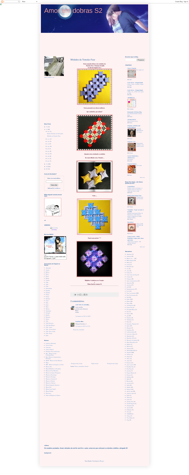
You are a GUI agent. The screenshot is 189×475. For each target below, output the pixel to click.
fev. (48, 158)
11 (47, 164)
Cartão (128, 272)
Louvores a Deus (131, 334)
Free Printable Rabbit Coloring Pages (134, 114)
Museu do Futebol (50, 381)
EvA (128, 291)
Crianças (129, 279)
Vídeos (128, 416)
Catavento (48, 347)
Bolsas (128, 262)
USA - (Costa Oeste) (51, 329)
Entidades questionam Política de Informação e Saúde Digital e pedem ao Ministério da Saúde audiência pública (135, 215)
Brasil (47, 274)
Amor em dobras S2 (73, 10)
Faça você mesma (131, 293)
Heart (128, 322)
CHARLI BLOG (131, 119)
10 (47, 166)
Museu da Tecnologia (51, 375)
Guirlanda (129, 319)
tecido (128, 399)
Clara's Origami (131, 68)
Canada (47, 280)
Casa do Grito (49, 345)
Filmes (128, 301)
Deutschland (49, 288)
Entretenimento (130, 289)
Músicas (129, 346)
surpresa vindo (130, 393)
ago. (48, 146)
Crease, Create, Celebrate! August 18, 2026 (135, 84)
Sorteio (128, 389)
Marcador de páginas (132, 340)
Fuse (128, 311)
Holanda (48, 298)
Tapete (128, 397)
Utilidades (129, 410)
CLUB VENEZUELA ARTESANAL (132, 157)
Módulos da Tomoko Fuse (53, 136)
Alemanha (48, 268)
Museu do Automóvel (51, 379)
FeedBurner (57, 188)
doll (128, 287)
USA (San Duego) (50, 325)
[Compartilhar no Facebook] (84, 294)
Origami (129, 352)
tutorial (128, 407)
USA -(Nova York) (50, 331)
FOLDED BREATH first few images (139, 130)
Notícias (129, 348)
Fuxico (128, 313)
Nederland (48, 311)
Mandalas (129, 336)
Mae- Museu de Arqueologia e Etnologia (53, 357)
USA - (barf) (49, 327)
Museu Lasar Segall (51, 389)
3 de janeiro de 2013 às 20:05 (82, 316)
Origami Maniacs (132, 164)
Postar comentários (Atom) (81, 366)
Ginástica (129, 318)
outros (128, 360)
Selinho (128, 387)
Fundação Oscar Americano (53, 351)
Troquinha (129, 405)
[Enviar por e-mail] (78, 294)
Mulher (128, 344)
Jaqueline (77, 321)
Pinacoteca (48, 393)
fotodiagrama (130, 305)
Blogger (102, 461)
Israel (47, 300)
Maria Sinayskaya (131, 342)
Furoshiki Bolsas (131, 309)
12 (47, 129)
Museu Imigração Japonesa (52, 385)
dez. (48, 131)
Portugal (48, 313)
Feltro (128, 299)
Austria (47, 270)
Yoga (128, 420)
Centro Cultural (49, 349)
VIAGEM (129, 414)
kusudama (129, 330)
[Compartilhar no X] (82, 294)
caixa (128, 270)
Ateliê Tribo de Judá (80, 305)
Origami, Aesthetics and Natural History (133, 126)
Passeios (129, 362)
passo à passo (130, 364)
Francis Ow (129, 307)
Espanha (48, 290)
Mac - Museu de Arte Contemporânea (51, 354)
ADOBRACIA (131, 98)
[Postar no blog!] (80, 294)
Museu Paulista (49, 391)
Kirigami (129, 328)
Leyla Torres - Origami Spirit (135, 82)
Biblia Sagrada (130, 260)
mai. (48, 153)
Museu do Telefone (50, 383)
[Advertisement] (94, 346)
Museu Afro (49, 366)
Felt (128, 297)
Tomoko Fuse (130, 401)
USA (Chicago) (49, 323)
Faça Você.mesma (131, 295)
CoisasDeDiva (131, 186)
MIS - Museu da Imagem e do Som (55, 364)
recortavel (129, 383)
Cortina (128, 277)
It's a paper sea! (140, 70)
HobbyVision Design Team (134, 196)
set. (48, 144)
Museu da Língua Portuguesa (53, 373)
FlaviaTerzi (130, 222)
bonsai (128, 264)
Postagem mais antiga (112, 363)
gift (127, 315)
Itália (47, 303)
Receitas (129, 381)
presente (129, 371)
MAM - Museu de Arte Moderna (54, 360)
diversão (129, 285)
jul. (48, 148)
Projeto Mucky (130, 373)
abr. (48, 156)
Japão (47, 305)
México (48, 309)
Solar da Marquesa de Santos (53, 395)
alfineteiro (129, 254)
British (47, 278)
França (47, 294)
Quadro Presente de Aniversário (55, 133)
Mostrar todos (142, 177)
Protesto (129, 375)
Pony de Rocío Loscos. (132, 121)
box (128, 268)
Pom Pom (129, 369)
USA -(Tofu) (49, 333)
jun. (48, 151)
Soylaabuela (130, 159)
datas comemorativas (132, 281)
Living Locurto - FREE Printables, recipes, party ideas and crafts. (135, 238)
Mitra (47, 307)
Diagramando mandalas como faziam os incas (140, 144)
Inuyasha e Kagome (132, 324)
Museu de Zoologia (51, 377)
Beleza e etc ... (130, 258)
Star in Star (139, 165)
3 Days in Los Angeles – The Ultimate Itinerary (134, 242)
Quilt (128, 379)
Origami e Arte (131, 142)
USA (47, 321)
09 (47, 169)
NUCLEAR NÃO (131, 350)
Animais (129, 256)
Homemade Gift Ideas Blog (134, 112)
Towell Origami (131, 403)
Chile (47, 282)
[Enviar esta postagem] (75, 294)
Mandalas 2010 (130, 338)
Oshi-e (128, 358)
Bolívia (47, 272)
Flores (128, 303)
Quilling (129, 377)
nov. (48, 139)
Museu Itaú (48, 387)
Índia (47, 335)
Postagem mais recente (76, 363)
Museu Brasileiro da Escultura (53, 369)
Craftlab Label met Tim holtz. (139, 197)
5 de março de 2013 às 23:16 (82, 326)
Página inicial (94, 363)
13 (47, 127)
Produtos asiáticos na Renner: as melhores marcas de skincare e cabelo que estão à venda (134, 189)
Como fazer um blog (132, 275)
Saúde (128, 385)
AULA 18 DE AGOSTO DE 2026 (139, 225)
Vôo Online (130, 418)
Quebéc (48, 315)
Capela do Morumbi (51, 343)
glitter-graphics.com (49, 77)
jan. (48, 161)
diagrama (129, 283)
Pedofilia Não (130, 367)
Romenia (48, 317)
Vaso (128, 412)
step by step (130, 391)
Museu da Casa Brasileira (52, 370)
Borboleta (129, 266)
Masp (47, 362)
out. (48, 141)
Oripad (128, 356)
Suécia (47, 319)
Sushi (128, 395)
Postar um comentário (78, 329)
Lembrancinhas (130, 332)
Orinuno (129, 354)
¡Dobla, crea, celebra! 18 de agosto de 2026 (135, 92)
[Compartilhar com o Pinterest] (87, 294)
